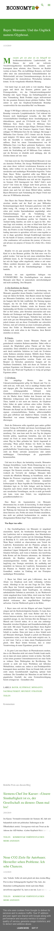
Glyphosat (24, 687)
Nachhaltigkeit (11, 691)
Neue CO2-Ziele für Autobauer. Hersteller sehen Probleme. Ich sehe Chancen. (24, 861)
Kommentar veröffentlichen (28, 837)
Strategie (36, 691)
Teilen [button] (6, 695)
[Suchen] (42, 5)
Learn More (23, 928)
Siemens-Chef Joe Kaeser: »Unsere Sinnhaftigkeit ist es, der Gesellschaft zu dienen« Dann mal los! (26, 800)
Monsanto (37, 687)
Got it (35, 928)
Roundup (25, 691)
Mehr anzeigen (11, 840)
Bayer (15, 687)
